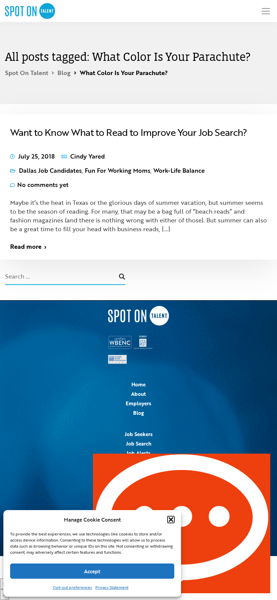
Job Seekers (139, 434)
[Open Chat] (181, 523)
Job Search (138, 443)
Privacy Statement (111, 587)
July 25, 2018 (36, 156)
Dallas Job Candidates (50, 170)
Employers (138, 403)
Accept (92, 571)
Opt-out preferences (72, 587)
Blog (138, 412)
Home (138, 384)
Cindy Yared (87, 156)
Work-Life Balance (179, 170)
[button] (171, 519)
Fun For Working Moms (117, 170)
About (138, 394)
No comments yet (43, 184)
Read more (26, 246)
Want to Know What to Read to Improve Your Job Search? (128, 132)
